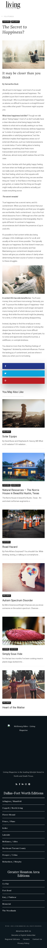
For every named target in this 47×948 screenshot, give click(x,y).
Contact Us (37, 939)
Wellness (15, 21)
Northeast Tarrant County (14, 848)
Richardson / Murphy (11, 862)
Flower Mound (8, 815)
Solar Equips (9, 436)
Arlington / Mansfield (11, 801)
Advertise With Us (23, 931)
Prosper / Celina (9, 855)
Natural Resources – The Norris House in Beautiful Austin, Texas (20, 491)
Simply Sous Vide (12, 654)
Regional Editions (12, 939)
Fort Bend (6, 890)
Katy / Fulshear (9, 897)
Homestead (16, 485)
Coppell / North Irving (12, 808)
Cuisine (5, 649)
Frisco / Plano (8, 821)
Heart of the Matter (13, 707)
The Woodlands (9, 910)
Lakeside (6, 835)
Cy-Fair (5, 884)
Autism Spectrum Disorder (17, 600)
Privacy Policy (23, 943)
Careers (26, 939)
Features (9, 16)
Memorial (6, 904)
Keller (5, 828)
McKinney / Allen (9, 841)
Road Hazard (9, 546)
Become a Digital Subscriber (24, 935)
